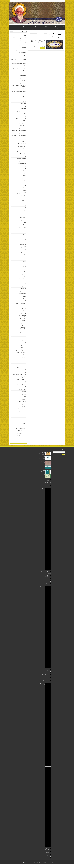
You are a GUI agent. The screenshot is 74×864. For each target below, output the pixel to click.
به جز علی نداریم (24, 168)
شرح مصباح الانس (23, 337)
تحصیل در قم (24, 339)
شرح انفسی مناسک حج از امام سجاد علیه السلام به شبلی (19, 61)
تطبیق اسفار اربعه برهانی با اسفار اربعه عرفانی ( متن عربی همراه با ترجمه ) (18, 86)
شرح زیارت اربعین (23, 188)
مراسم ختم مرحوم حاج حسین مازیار (21, 355)
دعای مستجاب (24, 254)
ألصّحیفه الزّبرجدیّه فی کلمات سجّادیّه (21, 303)
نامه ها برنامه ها (24, 285)
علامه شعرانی (24, 322)
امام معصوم (24, 222)
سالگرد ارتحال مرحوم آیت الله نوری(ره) (21, 352)
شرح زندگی (24, 290)
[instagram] (34, 862)
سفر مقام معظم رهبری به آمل (22, 293)
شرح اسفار (24, 330)
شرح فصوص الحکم (23, 426)
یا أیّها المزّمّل (24, 296)
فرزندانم (25, 256)
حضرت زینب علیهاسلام (23, 177)
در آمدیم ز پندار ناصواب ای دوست (21, 383)
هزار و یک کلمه (24, 442)
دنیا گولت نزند (24, 271)
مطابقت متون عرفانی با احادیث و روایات (20, 50)
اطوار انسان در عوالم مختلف (22, 52)
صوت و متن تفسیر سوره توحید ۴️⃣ (21, 123)
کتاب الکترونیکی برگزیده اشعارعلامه (21, 139)
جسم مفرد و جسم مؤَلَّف (23, 39)
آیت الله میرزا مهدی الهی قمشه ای (21, 328)
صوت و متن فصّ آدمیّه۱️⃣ (22, 253)
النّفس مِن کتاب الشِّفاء (23, 404)
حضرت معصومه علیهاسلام (22, 220)
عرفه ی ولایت (24, 215)
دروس (54, 26)
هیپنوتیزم (25, 171)
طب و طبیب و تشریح (23, 258)
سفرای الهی (24, 224)
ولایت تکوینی (24, 413)
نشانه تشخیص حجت (23, 301)
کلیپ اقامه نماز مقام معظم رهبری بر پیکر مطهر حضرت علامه (18, 136)
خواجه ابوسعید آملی (23, 313)
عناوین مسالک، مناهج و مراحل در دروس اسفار (19, 67)
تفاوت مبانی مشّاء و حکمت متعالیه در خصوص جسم (19, 37)
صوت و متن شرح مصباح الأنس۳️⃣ (21, 193)
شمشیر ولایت (24, 200)
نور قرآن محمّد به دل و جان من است (21, 428)
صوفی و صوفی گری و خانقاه (22, 45)
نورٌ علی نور (24, 418)
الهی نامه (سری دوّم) (23, 349)
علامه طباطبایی (24, 320)
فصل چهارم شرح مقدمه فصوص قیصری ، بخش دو (19, 65)
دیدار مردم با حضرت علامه (22, 264)
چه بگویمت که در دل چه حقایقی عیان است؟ (20, 437)
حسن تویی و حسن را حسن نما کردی (21, 384)
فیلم (26, 26)
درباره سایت (56, 1)
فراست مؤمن (21, 26)
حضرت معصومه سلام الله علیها (22, 183)
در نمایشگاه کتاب (23, 357)
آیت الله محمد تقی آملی (23, 317)
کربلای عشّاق (24, 204)
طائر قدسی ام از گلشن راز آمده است (21, 389)
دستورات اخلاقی (24, 273)
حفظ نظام (24, 281)
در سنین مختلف (24, 286)
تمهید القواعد (24, 334)
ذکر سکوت (24, 82)
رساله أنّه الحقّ (24, 399)
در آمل (25, 362)
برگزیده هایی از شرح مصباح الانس (21, 278)
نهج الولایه (24, 423)
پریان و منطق (24, 113)
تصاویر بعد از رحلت (23, 127)
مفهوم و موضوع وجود (23, 95)
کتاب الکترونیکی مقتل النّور (22, 155)
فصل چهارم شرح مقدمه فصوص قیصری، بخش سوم (19, 63)
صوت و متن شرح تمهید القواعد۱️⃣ (21, 158)
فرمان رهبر (24, 276)
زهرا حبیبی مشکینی (60, 38)
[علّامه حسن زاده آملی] (37, 13)
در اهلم (25, 361)
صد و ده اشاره (24, 403)
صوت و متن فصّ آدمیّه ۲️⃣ (22, 247)
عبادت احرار (24, 396)
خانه (63, 31)
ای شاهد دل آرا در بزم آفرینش (22, 377)
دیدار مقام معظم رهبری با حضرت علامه (21, 367)
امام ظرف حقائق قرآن (23, 225)
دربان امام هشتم (24, 187)
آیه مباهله (25, 212)
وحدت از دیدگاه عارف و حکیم (22, 408)
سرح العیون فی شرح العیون (22, 411)
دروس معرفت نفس (23, 440)
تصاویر (35, 26)
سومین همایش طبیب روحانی (22, 345)
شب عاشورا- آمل (24, 354)
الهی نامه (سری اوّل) (23, 347)
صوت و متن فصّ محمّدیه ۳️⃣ (22, 75)
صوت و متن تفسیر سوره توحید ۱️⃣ (21, 132)
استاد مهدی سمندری (23, 310)
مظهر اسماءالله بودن (23, 96)
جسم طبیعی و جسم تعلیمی (22, 40)
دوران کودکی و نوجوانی (23, 344)
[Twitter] (38, 862)
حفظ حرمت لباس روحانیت (22, 44)
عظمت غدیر (24, 156)
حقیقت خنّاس (24, 298)
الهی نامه (25, 438)
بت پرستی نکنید (24, 391)
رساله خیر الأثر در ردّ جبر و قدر (22, 416)
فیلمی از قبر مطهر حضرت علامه (22, 148)
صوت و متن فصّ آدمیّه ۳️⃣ (22, 246)
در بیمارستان (24, 359)
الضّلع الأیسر (24, 115)
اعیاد (25, 209)
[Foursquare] (35, 862)
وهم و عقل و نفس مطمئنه (22, 42)
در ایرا (25, 366)
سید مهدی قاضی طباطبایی (22, 315)
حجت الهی (24, 185)
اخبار (38, 26)
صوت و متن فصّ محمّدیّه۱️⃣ (22, 83)
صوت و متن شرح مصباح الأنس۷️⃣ (21, 161)
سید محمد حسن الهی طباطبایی (21, 323)
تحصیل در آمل (24, 342)
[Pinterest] (37, 862)
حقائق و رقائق (24, 57)
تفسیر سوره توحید (23, 335)
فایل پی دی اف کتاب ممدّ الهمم (22, 116)
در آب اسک (24, 364)
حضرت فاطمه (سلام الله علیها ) (22, 122)
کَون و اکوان (24, 55)
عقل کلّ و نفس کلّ (23, 108)
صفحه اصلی (63, 26)
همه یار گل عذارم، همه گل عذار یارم (21, 435)
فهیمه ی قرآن (24, 239)
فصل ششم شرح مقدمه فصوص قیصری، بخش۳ (19, 68)
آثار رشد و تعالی (24, 283)
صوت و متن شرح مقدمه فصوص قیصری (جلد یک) (46, 29)
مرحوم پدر (25, 369)
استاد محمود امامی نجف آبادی (22, 308)
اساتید (46, 26)
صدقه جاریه (24, 170)
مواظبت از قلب (24, 80)
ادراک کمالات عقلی (23, 101)
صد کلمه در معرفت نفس (23, 420)
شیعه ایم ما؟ (24, 269)
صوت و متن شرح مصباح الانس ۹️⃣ (21, 111)
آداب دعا (25, 229)
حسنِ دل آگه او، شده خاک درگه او (21, 433)
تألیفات (49, 26)
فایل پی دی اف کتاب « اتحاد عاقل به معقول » (20, 118)
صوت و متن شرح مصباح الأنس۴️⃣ (21, 192)
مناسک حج (24, 415)
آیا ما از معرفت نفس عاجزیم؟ (22, 77)
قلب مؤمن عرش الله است (59, 29)
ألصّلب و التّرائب (24, 110)
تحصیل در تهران (24, 340)
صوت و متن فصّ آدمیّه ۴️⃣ (57, 37)
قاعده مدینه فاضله (23, 241)
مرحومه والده (24, 371)
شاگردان (42, 26)
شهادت (25, 207)
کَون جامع (25, 54)
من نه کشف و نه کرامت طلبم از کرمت (21, 381)
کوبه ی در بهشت (24, 165)
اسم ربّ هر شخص (23, 47)
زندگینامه (59, 26)
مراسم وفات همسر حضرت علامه (22, 291)
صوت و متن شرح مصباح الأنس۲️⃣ (21, 227)
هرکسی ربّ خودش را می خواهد (22, 398)
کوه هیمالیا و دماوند (23, 100)
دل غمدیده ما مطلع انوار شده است (21, 386)
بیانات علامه (24, 305)
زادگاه (25, 372)
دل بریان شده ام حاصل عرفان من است (20, 431)
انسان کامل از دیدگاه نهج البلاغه (21, 401)
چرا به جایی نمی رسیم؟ (23, 195)
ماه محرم (25, 219)
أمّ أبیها (25, 106)
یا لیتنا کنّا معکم (24, 202)
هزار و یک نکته (24, 410)
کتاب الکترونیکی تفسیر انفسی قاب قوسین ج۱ (20, 151)
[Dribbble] (36, 862)
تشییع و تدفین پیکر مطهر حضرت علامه (21, 144)
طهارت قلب (24, 33)
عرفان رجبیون (24, 180)
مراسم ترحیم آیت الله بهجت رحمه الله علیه (20, 350)
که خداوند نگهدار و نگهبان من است (21, 430)
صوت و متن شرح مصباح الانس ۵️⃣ (21, 175)
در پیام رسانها (52, 1)
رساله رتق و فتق (24, 421)
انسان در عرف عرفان (23, 288)
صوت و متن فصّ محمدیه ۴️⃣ (22, 73)
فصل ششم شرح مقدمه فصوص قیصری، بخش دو (19, 70)
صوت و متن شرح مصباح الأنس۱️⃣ (21, 236)
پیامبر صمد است (24, 295)
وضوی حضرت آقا (24, 242)
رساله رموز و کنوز (24, 138)
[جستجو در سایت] (9, 1)
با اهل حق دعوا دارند (23, 393)
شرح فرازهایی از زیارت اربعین (22, 150)
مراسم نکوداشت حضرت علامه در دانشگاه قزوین (19, 374)
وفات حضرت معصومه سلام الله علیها (21, 182)
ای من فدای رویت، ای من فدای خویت (21, 379)
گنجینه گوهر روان (24, 261)
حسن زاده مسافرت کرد (23, 153)
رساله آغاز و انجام (24, 406)
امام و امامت (24, 214)
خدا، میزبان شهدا (24, 251)
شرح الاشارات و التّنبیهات (22, 332)
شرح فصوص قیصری (49, 38)
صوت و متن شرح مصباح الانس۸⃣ (21, 133)
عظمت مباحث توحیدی (23, 49)
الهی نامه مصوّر (24, 141)
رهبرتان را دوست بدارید (23, 280)
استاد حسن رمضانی (23, 307)
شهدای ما (25, 249)
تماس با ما (47, 1)
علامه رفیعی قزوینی (23, 327)
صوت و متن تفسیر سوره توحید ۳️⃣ (21, 125)
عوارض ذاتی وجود (23, 93)
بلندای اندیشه (11, 862)
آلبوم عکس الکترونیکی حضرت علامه (21, 143)
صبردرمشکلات (24, 178)
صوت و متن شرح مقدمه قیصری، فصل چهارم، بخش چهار (18, 59)
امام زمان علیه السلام (23, 231)
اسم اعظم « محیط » (23, 103)
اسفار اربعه (24, 98)
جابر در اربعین (24, 190)
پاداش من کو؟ (24, 274)
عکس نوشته (30, 26)
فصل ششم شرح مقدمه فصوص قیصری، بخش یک (19, 89)
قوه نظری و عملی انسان (23, 88)
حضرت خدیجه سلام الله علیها (22, 72)
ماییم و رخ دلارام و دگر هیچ (22, 376)
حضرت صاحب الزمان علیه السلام (21, 232)
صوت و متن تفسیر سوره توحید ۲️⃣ (21, 128)
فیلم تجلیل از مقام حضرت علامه (22, 146)
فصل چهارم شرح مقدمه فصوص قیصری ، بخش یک (19, 91)
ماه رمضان (24, 210)
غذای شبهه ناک (24, 394)
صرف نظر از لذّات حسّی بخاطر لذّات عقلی (20, 105)
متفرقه (25, 205)
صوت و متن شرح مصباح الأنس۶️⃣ (21, 163)
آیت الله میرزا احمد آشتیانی (22, 318)
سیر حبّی (25, 300)
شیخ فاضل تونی (24, 325)
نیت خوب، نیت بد (23, 268)
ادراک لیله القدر (24, 166)
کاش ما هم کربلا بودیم (23, 198)
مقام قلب (25, 35)
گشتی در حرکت (24, 259)
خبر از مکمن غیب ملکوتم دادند (22, 388)
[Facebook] (39, 862)
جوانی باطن (24, 263)
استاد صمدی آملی (23, 312)
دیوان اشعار (24, 425)
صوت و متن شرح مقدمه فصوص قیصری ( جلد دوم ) (30, 29)
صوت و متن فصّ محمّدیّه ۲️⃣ (22, 78)
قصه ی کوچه (24, 120)
